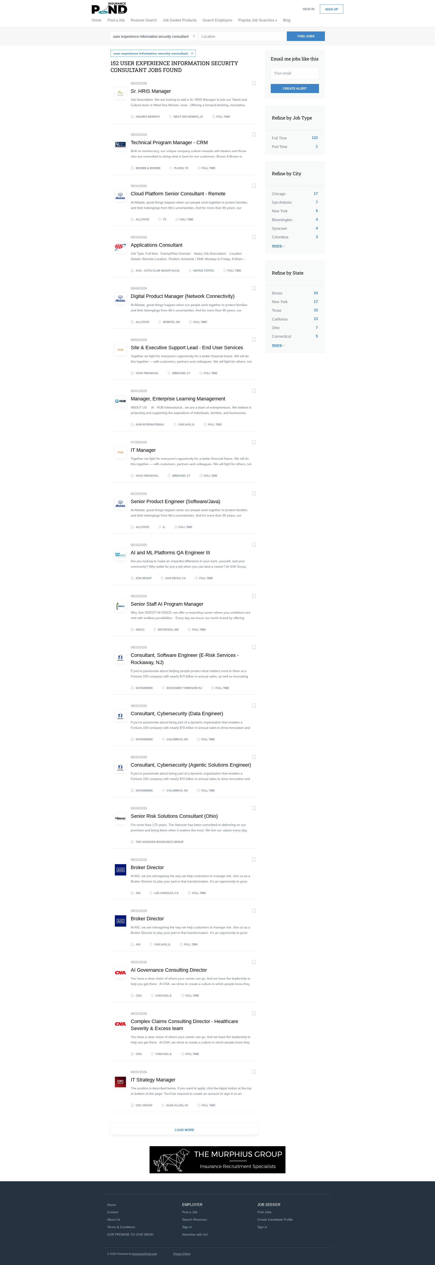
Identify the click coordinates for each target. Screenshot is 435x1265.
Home (111, 1205)
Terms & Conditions (121, 1227)
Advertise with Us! (195, 1234)
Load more (184, 1130)
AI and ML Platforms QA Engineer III (170, 552)
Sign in (308, 9)
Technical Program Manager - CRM (169, 142)
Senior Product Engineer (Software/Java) (175, 501)
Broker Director (147, 867)
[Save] (249, 84)
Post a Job (189, 1212)
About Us (113, 1219)
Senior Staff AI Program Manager (167, 604)
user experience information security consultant (151, 53)
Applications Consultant (156, 245)
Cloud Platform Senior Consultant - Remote (178, 193)
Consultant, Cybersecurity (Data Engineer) (177, 713)
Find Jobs (305, 36)
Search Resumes (194, 1219)
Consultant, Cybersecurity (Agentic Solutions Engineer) (191, 765)
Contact (112, 1212)
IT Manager (143, 450)
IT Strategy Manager (153, 1080)
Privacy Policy (182, 1253)
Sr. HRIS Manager (151, 91)
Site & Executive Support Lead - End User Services (187, 347)
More (277, 246)
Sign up (331, 9)
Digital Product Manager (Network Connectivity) (182, 296)
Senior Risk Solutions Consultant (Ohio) (174, 816)
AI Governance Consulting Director (169, 970)
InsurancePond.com (144, 1253)
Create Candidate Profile (275, 1219)
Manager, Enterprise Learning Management (178, 399)
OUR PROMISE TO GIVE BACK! (130, 1234)
